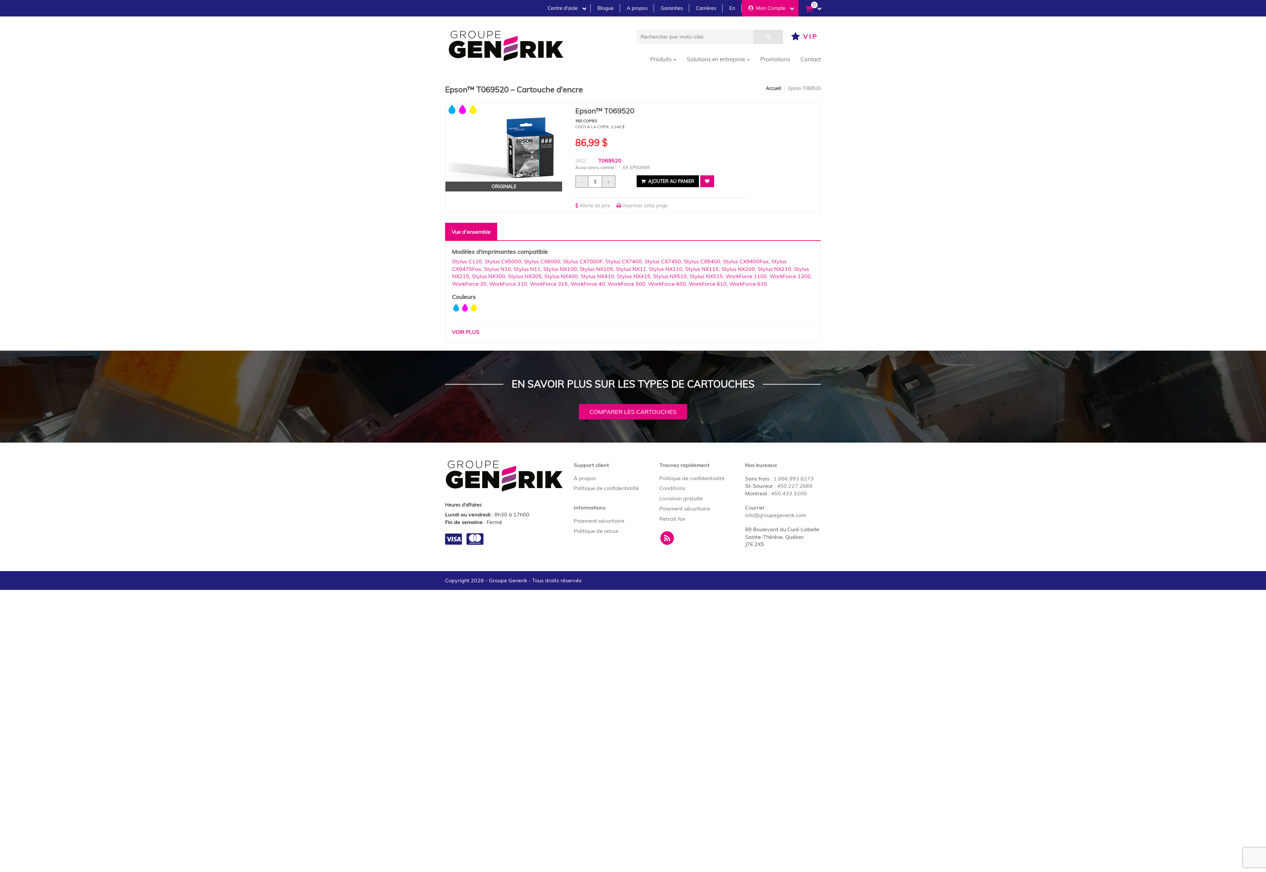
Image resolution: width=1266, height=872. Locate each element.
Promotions (775, 59)
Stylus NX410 (597, 276)
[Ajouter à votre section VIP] (707, 181)
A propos (637, 8)
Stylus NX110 (665, 269)
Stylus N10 (497, 269)
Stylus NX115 (702, 269)
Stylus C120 (467, 261)
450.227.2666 (795, 485)
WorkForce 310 (508, 283)
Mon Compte (769, 8)
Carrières (706, 8)
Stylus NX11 (631, 269)
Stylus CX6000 (542, 261)
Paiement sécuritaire (599, 520)
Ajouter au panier (670, 181)
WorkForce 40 (587, 283)
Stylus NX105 (596, 269)
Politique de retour (596, 531)
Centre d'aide (563, 8)
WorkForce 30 (469, 283)
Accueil (773, 88)
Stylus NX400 (561, 276)
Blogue (605, 8)
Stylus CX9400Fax (746, 261)
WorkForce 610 (708, 283)
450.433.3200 (789, 493)
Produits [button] (661, 59)
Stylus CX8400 (702, 261)
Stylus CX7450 (663, 261)
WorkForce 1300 (790, 276)
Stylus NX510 (670, 276)
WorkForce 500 (627, 283)
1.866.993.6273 (793, 478)
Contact (810, 59)
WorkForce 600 (667, 283)
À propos (585, 478)
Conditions (672, 488)
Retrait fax (672, 518)
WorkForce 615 (748, 283)
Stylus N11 (527, 269)
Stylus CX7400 (623, 261)
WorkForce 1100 (746, 276)
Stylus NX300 (488, 276)
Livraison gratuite (681, 498)
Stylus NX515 (706, 276)
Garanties (672, 8)
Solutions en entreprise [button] (716, 59)
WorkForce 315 (549, 283)
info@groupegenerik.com (775, 515)
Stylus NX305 (525, 276)
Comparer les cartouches (633, 412)
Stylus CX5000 (503, 261)
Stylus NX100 (560, 269)
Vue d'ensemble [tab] (471, 231)
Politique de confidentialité (606, 488)
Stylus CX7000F (583, 261)
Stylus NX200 (738, 269)
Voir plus (465, 332)
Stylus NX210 (774, 269)
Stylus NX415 (633, 276)
